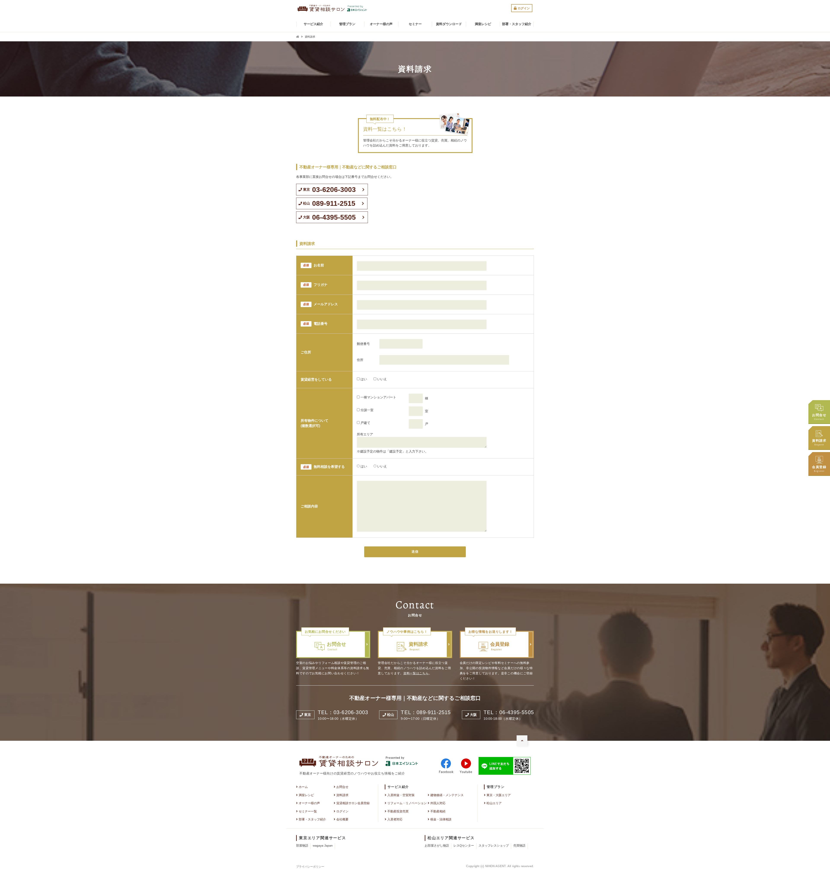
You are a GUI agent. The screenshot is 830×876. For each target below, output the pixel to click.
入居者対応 (394, 819)
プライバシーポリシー (310, 866)
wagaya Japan (323, 845)
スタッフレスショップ (494, 845)
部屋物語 (302, 845)
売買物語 (519, 845)
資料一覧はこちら (416, 673)
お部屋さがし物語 (437, 845)
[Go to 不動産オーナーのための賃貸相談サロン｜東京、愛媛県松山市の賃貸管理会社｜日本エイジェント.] (297, 36)
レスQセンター (463, 845)
